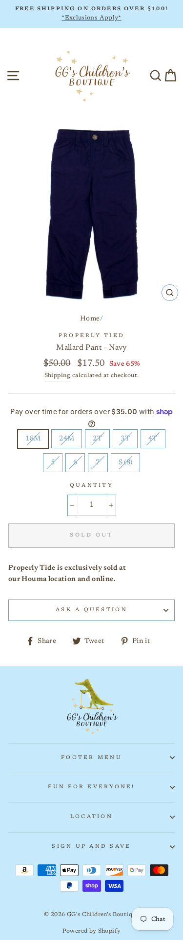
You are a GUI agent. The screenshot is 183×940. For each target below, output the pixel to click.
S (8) (126, 462)
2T (97, 438)
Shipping (57, 376)
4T (153, 438)
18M (33, 438)
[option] (91, 14)
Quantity (91, 485)
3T (125, 438)
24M (66, 438)
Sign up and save (91, 846)
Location (91, 817)
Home (90, 318)
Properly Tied (91, 336)
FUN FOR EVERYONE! (91, 787)
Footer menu (91, 757)
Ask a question (91, 610)
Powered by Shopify (91, 931)
